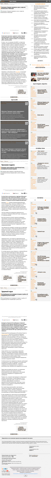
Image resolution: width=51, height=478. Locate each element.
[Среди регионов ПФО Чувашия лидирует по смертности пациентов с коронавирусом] (34, 91)
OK (25, 475)
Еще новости (40, 60)
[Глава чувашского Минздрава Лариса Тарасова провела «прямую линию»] (34, 284)
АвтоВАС (18, 71)
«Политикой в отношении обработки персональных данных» (25, 473)
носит (7, 202)
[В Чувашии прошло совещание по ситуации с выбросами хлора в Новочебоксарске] (34, 115)
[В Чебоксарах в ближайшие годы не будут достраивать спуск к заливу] (34, 208)
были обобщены (5, 334)
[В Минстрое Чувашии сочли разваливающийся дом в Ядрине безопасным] (34, 103)
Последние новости (40, 4)
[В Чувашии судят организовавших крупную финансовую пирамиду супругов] (34, 272)
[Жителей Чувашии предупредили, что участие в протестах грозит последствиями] (34, 126)
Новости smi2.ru (40, 70)
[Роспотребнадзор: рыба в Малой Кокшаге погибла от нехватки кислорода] (34, 295)
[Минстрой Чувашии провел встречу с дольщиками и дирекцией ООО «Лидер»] (34, 156)
